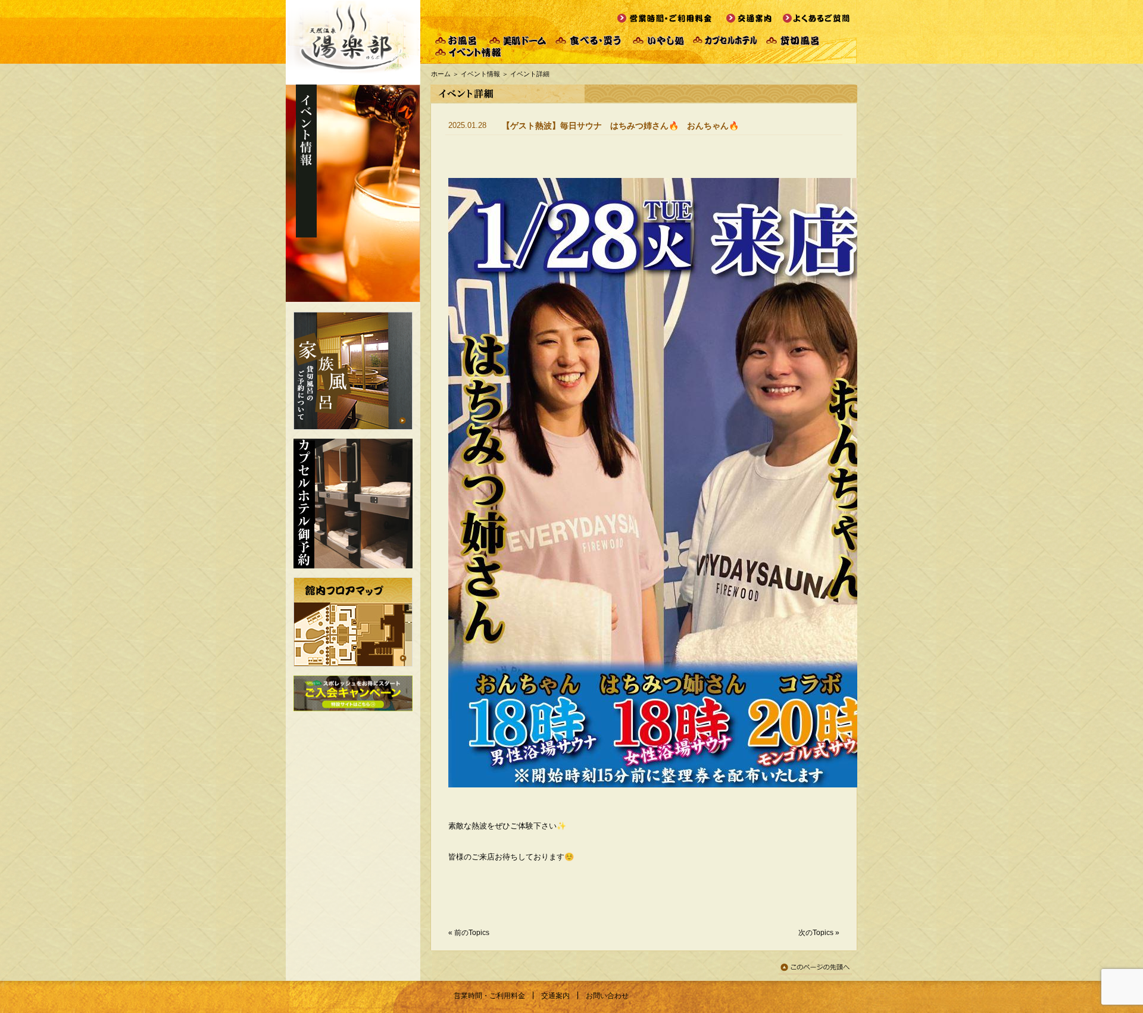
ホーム (441, 73)
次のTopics (815, 932)
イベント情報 (480, 73)
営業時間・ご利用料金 (489, 996)
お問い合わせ (607, 996)
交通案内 (555, 996)
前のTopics (471, 932)
